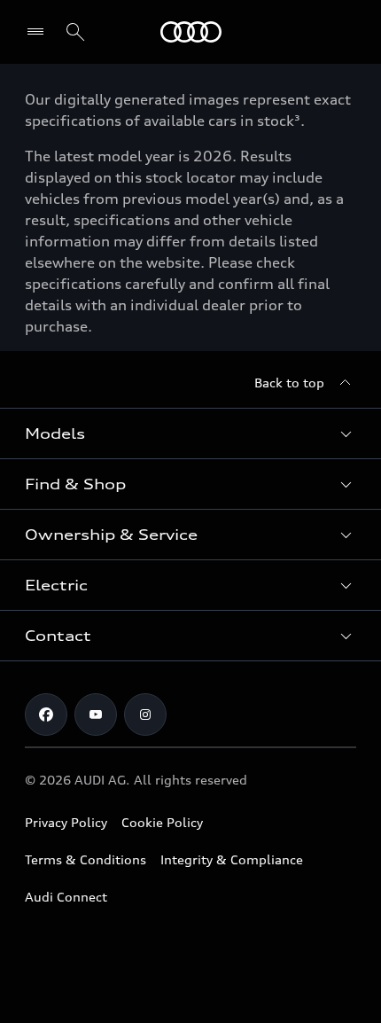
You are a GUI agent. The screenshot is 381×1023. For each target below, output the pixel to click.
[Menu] (191, 32)
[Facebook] (46, 714)
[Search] (75, 32)
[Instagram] (145, 714)
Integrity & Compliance (231, 859)
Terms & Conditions (85, 859)
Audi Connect (66, 896)
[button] (190, 433)
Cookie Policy (162, 822)
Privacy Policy (66, 822)
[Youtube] (95, 714)
